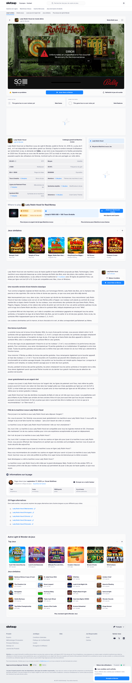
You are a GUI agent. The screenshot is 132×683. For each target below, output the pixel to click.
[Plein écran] (122, 20)
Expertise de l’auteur (39, 483)
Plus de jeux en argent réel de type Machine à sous (36, 222)
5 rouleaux (61, 277)
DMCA (44, 665)
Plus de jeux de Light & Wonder (61, 13)
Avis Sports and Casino (111, 215)
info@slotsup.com (44, 661)
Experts (8, 637)
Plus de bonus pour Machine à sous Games (95, 222)
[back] (10, 20)
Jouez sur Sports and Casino (113, 211)
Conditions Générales (39, 637)
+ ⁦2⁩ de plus (23, 178)
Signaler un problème (19, 92)
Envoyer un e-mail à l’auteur (85, 482)
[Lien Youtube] (114, 638)
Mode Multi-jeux (112, 20)
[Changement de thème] (124, 3)
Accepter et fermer (112, 678)
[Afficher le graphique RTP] (15, 161)
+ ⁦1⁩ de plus (13, 187)
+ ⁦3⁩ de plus (58, 178)
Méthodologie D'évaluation (14, 640)
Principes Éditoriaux (12, 643)
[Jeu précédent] (118, 230)
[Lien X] (119, 638)
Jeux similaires (47, 13)
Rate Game (58, 103)
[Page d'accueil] (11, 3)
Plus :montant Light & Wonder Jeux (66, 614)
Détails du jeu (20, 13)
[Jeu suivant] (122, 230)
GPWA (35, 665)
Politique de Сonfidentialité (41, 640)
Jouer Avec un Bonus (66, 92)
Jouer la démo (10, 13)
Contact (29, 3)
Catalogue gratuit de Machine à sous (72, 141)
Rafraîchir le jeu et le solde (114, 92)
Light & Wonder (18, 142)
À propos (22, 3)
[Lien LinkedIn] (124, 638)
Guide (88, 637)
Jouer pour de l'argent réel (33, 13)
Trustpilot (119, 665)
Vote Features (118, 103)
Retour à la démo (114, 278)
